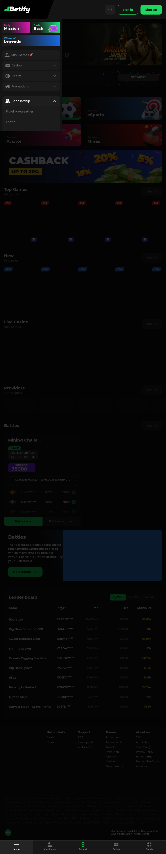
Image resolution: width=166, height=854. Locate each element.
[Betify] (17, 9)
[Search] (110, 10)
